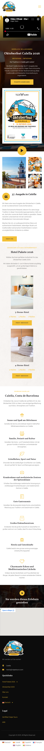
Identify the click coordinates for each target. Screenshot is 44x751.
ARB (3, 722)
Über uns (5, 692)
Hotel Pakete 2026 (8, 682)
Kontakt (5, 697)
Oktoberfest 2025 (8, 687)
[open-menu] (40, 6)
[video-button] (22, 150)
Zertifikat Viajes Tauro (9, 717)
